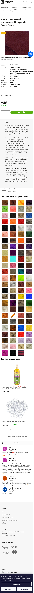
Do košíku (22, 112)
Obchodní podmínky (7, 519)
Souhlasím (24, 589)
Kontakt (4, 523)
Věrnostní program (6, 516)
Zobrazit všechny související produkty (17, 436)
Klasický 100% (15, 77)
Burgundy (13, 86)
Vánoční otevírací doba (10, 535)
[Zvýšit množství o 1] (2, 112)
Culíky (28, 73)
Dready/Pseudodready (18, 73)
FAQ (3, 522)
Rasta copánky (28, 71)
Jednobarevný (15, 67)
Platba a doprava (6, 514)
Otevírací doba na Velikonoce (13, 532)
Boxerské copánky (16, 69)
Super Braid (14, 65)
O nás (3, 511)
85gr (11, 82)
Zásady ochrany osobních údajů (10, 520)
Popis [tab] (7, 122)
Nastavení (16, 584)
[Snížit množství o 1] (9, 112)
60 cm (12, 80)
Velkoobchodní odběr (7, 517)
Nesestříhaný (14, 79)
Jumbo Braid (14, 75)
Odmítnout (8, 589)
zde (11, 59)
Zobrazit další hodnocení (27, 497)
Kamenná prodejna (7, 513)
